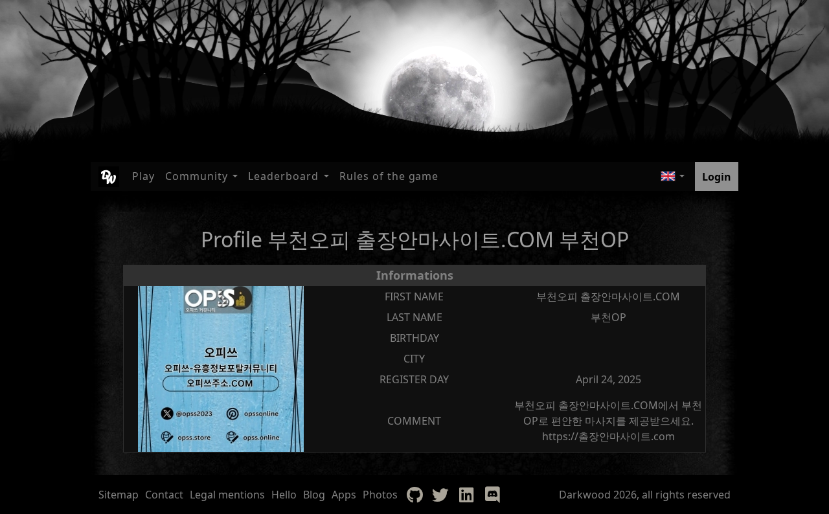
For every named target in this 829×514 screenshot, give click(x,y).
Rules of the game (388, 176)
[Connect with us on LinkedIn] (466, 494)
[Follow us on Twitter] (440, 494)
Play (143, 176)
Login (716, 177)
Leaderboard (283, 176)
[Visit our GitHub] (414, 494)
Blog (314, 494)
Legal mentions (227, 494)
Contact (164, 494)
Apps (344, 494)
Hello (284, 494)
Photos (380, 494)
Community (196, 176)
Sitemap (118, 494)
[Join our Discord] (492, 494)
